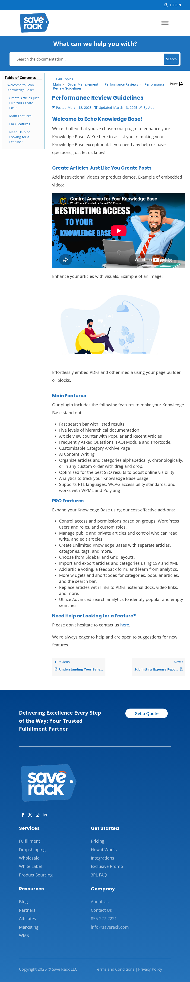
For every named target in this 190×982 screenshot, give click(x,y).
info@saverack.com (110, 927)
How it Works (104, 849)
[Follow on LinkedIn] (44, 814)
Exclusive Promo (107, 866)
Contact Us (101, 910)
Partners (27, 910)
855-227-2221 (104, 918)
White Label (30, 866)
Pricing (97, 841)
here (124, 625)
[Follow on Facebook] (22, 814)
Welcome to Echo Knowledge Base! (20, 87)
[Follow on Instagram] (36, 814)
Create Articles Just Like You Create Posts (24, 103)
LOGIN (175, 5)
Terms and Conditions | (116, 969)
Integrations (102, 858)
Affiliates (27, 918)
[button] (176, 84)
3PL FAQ (99, 875)
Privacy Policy (150, 969)
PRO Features (19, 124)
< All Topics (64, 79)
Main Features (20, 116)
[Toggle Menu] (165, 23)
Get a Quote (146, 713)
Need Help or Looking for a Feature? (19, 137)
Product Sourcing (36, 875)
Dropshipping (32, 849)
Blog (23, 901)
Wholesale (29, 858)
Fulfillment (29, 841)
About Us (100, 901)
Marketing (28, 927)
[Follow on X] (29, 814)
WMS (24, 935)
